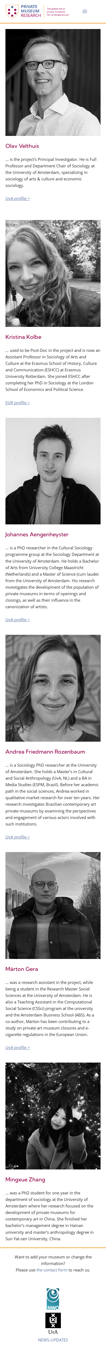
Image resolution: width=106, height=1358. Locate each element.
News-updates (53, 1340)
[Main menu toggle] (85, 11)
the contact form (51, 1270)
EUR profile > (17, 402)
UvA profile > (17, 198)
